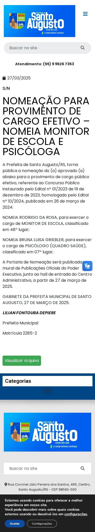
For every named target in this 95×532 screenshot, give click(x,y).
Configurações (42, 524)
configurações (75, 514)
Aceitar (15, 524)
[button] (47, 390)
